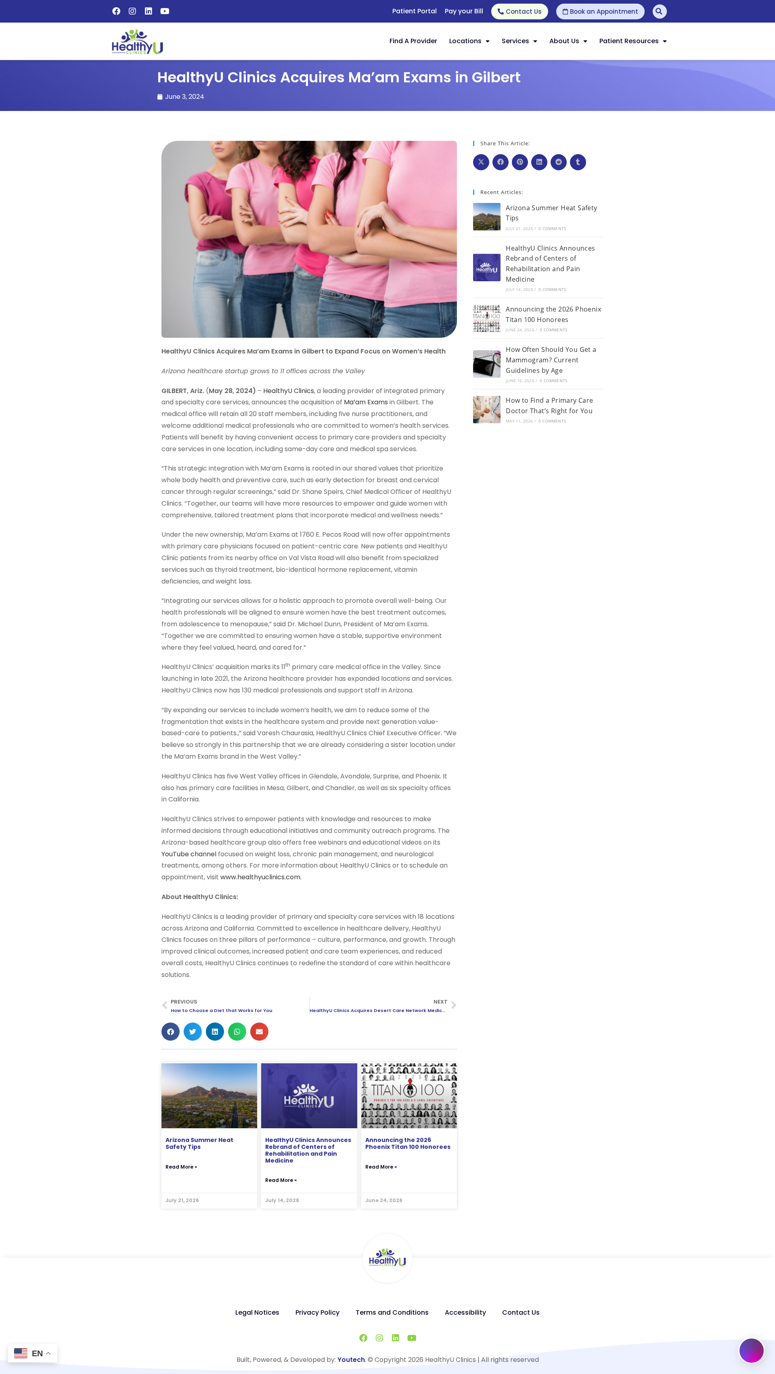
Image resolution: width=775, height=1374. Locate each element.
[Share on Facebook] (500, 162)
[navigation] (309, 1005)
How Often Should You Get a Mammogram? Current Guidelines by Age (551, 359)
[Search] (660, 11)
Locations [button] (465, 41)
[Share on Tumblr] (578, 162)
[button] (528, 41)
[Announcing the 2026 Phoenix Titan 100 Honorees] (487, 318)
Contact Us (521, 1312)
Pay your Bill (464, 11)
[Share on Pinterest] (520, 162)
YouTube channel (188, 854)
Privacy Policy (317, 1312)
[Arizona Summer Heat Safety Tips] (487, 216)
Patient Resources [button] (629, 41)
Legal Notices (257, 1312)
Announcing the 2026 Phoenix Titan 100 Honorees (407, 1143)
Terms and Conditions (392, 1312)
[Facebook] (116, 11)
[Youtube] (165, 11)
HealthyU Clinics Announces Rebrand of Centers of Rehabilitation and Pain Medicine (308, 1150)
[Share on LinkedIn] (539, 162)
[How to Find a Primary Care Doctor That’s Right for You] (487, 409)
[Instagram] (132, 11)
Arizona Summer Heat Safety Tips (199, 1143)
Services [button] (515, 41)
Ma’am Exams (366, 402)
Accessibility (465, 1312)
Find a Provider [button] (413, 41)
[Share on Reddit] (559, 162)
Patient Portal (414, 11)
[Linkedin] (148, 11)
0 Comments (552, 228)
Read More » (181, 1166)
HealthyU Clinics (288, 390)
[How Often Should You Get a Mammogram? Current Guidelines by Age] (487, 364)
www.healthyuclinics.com (260, 877)
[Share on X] (481, 162)
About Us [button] (564, 41)
